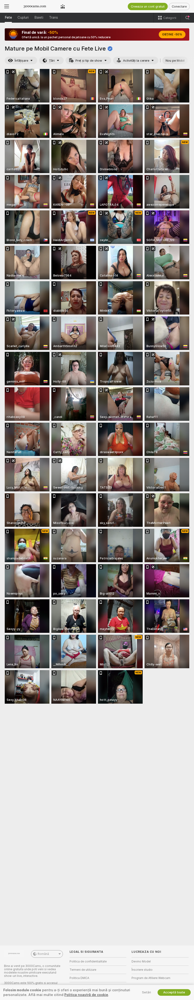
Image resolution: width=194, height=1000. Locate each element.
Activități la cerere (136, 60)
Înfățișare (21, 60)
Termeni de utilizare (83, 969)
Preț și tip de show (88, 60)
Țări (52, 60)
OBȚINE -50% (172, 34)
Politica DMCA (79, 978)
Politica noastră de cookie (86, 995)
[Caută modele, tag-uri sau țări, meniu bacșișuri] (187, 18)
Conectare (179, 6)
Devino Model (141, 961)
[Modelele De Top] (62, 6)
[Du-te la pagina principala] (34, 6)
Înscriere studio (142, 969)
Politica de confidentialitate (88, 961)
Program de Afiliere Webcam (151, 978)
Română (43, 954)
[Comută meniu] (6, 6)
